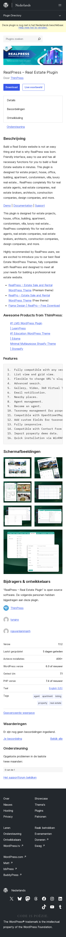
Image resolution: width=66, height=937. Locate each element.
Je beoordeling (12, 738)
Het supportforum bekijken (20, 777)
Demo (7, 205)
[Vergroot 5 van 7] (27, 510)
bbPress (10, 869)
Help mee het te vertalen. (33, 27)
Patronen (40, 816)
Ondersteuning (16, 126)
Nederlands (18, 890)
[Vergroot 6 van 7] (58, 510)
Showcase (41, 798)
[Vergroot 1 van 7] (27, 461)
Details (11, 100)
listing (58, 696)
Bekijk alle (56, 738)
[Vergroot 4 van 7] (58, 486)
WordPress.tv (13, 846)
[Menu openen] (60, 5)
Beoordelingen (16, 109)
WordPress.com (14, 857)
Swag (40, 846)
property (42, 703)
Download (12, 87)
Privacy (8, 816)
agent (37, 696)
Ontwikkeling (15, 118)
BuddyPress (12, 875)
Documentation (22, 205)
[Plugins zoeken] (39, 39)
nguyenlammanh (20, 631)
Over (6, 798)
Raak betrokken (45, 827)
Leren (6, 827)
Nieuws (7, 804)
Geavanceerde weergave (19, 712)
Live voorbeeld (33, 87)
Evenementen (43, 833)
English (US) (56, 688)
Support (40, 205)
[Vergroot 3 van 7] (27, 486)
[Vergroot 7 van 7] (58, 534)
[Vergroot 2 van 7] (58, 461)
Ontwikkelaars (12, 839)
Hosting (8, 810)
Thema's (40, 804)
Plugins (39, 810)
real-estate (55, 703)
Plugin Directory (12, 15)
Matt (8, 863)
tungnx (14, 619)
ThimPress (17, 78)
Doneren (42, 839)
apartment (47, 696)
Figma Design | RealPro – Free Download (34, 305)
